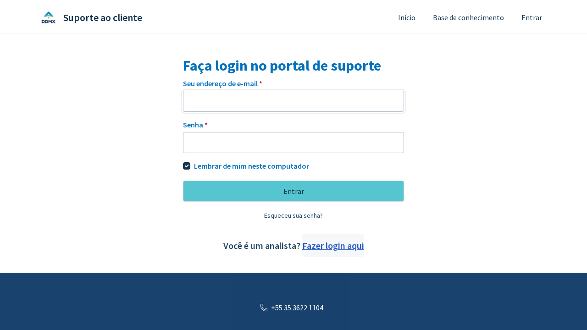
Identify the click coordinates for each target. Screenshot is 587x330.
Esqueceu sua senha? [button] (293, 215)
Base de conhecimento (468, 17)
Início (406, 17)
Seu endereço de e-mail (222, 83)
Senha (195, 124)
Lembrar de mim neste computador (251, 165)
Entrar (531, 17)
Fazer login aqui (333, 245)
